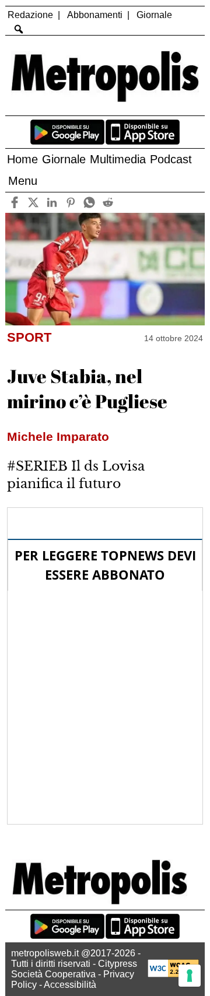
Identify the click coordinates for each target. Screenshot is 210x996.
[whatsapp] (89, 202)
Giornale (154, 15)
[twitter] (33, 202)
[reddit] (108, 202)
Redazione (30, 15)
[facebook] (14, 202)
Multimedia (118, 159)
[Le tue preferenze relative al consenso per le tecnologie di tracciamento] (189, 976)
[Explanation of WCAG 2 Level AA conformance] (173, 974)
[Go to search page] (18, 29)
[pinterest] (70, 202)
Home (22, 159)
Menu (22, 180)
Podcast (171, 159)
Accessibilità (70, 985)
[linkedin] (52, 202)
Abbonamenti (95, 15)
